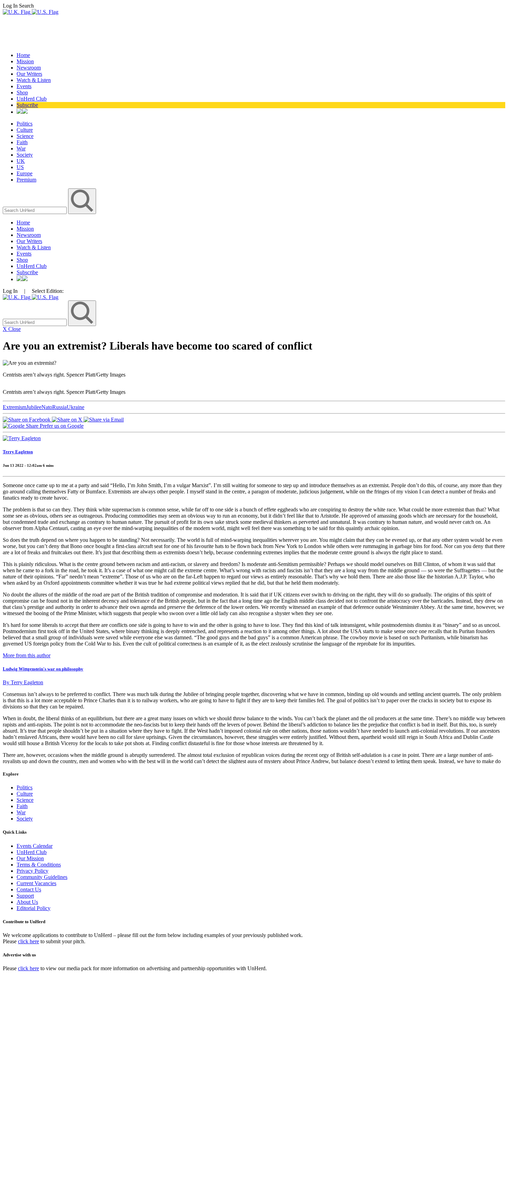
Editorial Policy (33, 908)
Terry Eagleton (18, 451)
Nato (46, 407)
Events (24, 86)
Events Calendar (35, 846)
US (20, 167)
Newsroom (29, 68)
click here (28, 941)
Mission (25, 61)
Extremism (14, 407)
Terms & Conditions (39, 865)
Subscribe (27, 105)
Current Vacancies (36, 883)
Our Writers (29, 74)
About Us (27, 902)
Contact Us (29, 889)
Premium (26, 180)
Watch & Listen (34, 80)
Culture (25, 130)
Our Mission (30, 858)
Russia (59, 407)
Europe (24, 173)
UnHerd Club (32, 99)
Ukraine (75, 407)
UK (21, 161)
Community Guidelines (42, 877)
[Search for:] (35, 210)
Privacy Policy (32, 871)
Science (25, 136)
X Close (12, 329)
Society (25, 155)
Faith (22, 142)
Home (23, 55)
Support (25, 896)
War (21, 148)
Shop (22, 92)
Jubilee (33, 407)
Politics (24, 124)
